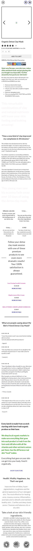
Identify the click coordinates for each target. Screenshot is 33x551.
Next (29, 22)
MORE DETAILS (16, 288)
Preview (4, 22)
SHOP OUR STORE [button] (16, 470)
